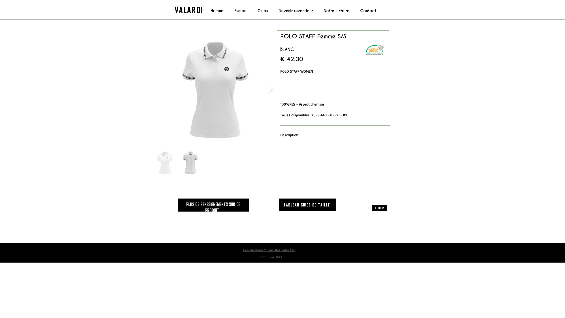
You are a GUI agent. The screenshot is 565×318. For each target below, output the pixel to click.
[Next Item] (270, 89)
